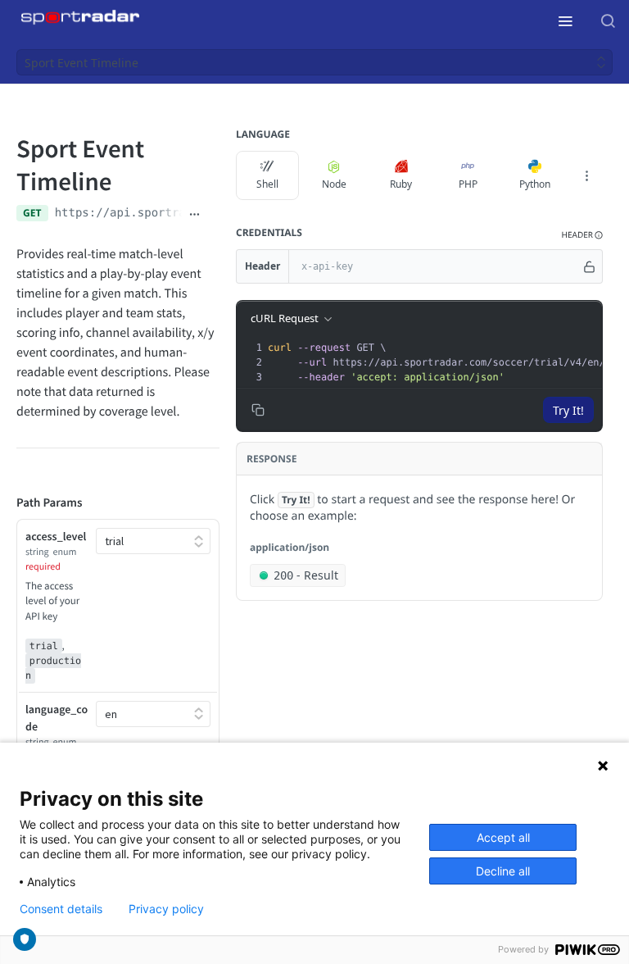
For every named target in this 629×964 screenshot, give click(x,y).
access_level (55, 536)
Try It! (568, 410)
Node (334, 184)
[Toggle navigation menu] (565, 20)
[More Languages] (586, 175)
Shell (267, 184)
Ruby (401, 184)
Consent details (61, 909)
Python (534, 184)
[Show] (589, 266)
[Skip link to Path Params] (5, 503)
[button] (582, 235)
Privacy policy (166, 909)
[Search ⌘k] (608, 20)
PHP (468, 184)
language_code (56, 718)
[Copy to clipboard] (213, 215)
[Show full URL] (194, 215)
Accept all (503, 837)
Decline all (503, 871)
